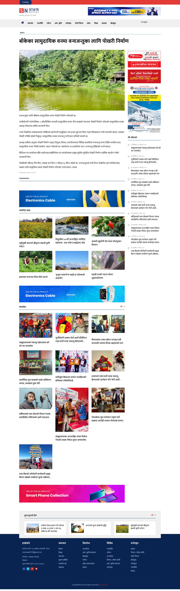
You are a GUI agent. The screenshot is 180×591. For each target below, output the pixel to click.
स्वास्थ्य (104, 23)
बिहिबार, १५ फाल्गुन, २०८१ (139, 144)
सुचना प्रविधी (63, 560)
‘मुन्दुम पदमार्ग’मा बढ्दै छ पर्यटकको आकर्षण (70, 276)
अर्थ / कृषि (58, 23)
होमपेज (22, 32)
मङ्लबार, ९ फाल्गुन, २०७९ (139, 225)
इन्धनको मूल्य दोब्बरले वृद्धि (96, 525)
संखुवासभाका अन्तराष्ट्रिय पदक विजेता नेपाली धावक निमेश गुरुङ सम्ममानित (71, 438)
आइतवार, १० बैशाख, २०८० (140, 167)
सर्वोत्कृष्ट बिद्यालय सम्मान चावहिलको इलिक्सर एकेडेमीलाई (70, 379)
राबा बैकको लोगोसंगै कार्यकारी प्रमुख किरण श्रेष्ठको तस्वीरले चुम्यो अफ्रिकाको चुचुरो (35, 477)
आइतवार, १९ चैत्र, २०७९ (139, 213)
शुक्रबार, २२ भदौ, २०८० (138, 248)
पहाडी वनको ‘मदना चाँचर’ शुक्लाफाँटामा (102, 276)
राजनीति (40, 23)
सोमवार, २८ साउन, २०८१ (139, 236)
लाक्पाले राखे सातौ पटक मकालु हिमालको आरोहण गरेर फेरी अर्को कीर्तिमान (106, 379)
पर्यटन (49, 23)
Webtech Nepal (103, 585)
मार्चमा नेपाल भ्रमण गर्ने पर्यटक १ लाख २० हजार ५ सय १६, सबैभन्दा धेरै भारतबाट (52, 528)
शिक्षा (96, 23)
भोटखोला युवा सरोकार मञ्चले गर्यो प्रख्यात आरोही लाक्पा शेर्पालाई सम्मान (107, 419)
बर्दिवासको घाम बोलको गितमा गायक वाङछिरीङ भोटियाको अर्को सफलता (35, 415)
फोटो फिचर (79, 23)
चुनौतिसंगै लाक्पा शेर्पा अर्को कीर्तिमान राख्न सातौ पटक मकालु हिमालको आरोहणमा (71, 341)
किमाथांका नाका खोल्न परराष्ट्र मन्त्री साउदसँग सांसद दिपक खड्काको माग (107, 341)
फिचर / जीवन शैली (113, 560)
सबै (121, 307)
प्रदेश (88, 23)
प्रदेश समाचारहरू (89, 563)
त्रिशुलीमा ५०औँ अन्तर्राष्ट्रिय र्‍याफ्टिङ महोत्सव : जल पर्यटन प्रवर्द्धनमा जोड (70, 241)
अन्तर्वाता (86, 549)
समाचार (30, 23)
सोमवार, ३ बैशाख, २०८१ (139, 202)
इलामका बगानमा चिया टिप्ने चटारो (33, 277)
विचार (61, 549)
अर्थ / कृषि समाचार (89, 552)
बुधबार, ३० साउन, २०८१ (139, 190)
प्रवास (85, 567)
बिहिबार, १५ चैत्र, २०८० (139, 156)
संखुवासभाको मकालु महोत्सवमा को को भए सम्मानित (34, 344)
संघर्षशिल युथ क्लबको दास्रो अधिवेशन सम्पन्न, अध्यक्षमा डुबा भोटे (35, 381)
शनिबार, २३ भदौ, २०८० (138, 179)
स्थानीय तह (62, 563)
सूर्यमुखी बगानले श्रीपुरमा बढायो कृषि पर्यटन (34, 244)
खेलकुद (113, 23)
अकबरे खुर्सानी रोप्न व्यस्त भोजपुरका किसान (106, 243)
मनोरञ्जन (68, 23)
